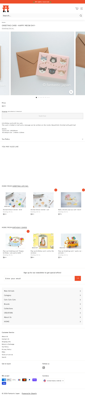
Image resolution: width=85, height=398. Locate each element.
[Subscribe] (78, 278)
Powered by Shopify (29, 393)
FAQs (3, 352)
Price (4, 103)
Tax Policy (6, 139)
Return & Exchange (8, 344)
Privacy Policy (6, 349)
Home (3, 22)
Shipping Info (6, 341)
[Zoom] (71, 92)
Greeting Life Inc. (8, 28)
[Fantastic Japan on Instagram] (43, 367)
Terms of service (7, 354)
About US (5, 336)
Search (4, 357)
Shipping (4, 111)
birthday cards (19, 227)
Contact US (5, 339)
